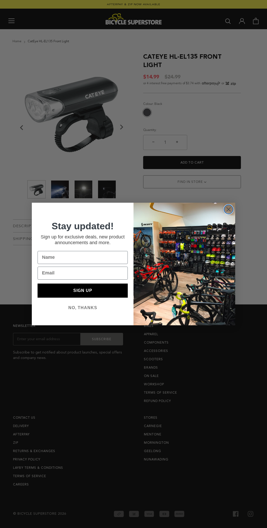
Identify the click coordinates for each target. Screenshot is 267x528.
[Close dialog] (228, 209)
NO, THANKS (82, 307)
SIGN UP (82, 290)
